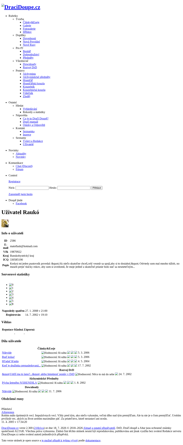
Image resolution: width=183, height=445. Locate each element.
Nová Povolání (31, 41)
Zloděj (26, 96)
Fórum (19, 169)
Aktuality (21, 153)
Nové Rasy (29, 44)
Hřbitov (27, 31)
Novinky (21, 156)
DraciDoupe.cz (10, 427)
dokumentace (92, 440)
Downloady (29, 64)
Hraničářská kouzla (34, 83)
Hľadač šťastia (10, 361)
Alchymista (29, 73)
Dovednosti (29, 38)
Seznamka (28, 131)
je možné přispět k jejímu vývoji (60, 440)
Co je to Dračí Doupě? (35, 118)
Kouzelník (29, 86)
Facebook (21, 203)
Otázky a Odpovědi (34, 124)
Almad (87, 427)
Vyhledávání (30, 108)
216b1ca (39, 427)
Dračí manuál (30, 121)
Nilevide (7, 352)
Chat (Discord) (24, 166)
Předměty (28, 57)
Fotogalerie (29, 28)
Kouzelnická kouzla (34, 89)
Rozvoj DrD (30, 67)
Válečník (28, 93)
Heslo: (53, 187)
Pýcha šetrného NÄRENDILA (19, 382)
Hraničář (28, 80)
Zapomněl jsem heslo (21, 194)
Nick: (12, 187)
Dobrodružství (31, 54)
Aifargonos (7, 412)
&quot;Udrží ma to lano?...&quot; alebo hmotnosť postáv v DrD (38, 374)
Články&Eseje (31, 22)
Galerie (27, 25)
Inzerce (27, 134)
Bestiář (27, 51)
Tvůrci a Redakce (33, 141)
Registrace (14, 181)
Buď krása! (8, 356)
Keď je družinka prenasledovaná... (21, 365)
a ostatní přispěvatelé (103, 427)
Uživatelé (28, 144)
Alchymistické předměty (36, 77)
